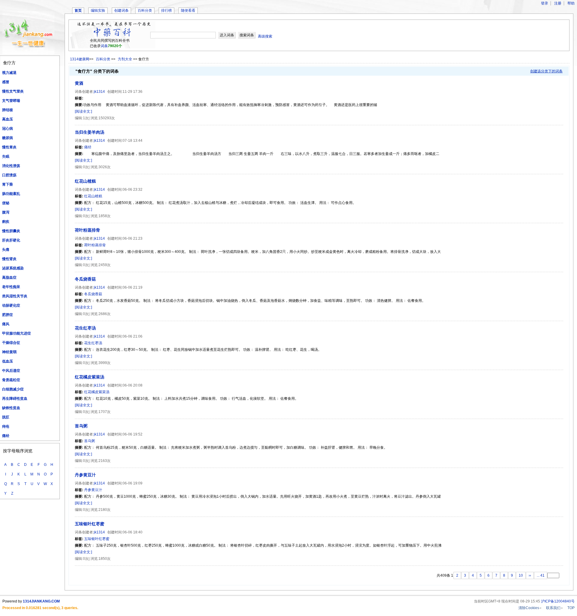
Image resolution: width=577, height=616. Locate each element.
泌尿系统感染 (13, 268)
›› (530, 575)
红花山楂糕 (85, 181)
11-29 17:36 (132, 92)
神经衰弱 (9, 352)
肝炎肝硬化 (11, 240)
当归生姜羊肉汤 (89, 132)
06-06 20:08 (132, 385)
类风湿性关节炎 (14, 296)
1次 (86, 118)
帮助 (571, 3)
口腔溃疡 (9, 175)
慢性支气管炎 (13, 91)
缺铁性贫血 (11, 408)
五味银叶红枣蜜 (89, 523)
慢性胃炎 (9, 147)
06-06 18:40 (132, 532)
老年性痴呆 (11, 287)
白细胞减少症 (13, 389)
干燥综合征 (11, 343)
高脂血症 (9, 277)
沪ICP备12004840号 (558, 601)
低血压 (7, 361)
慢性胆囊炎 (11, 231)
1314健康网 (79, 59)
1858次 (105, 216)
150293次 (107, 118)
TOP (571, 608)
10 (521, 575)
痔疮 (5, 426)
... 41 (541, 575)
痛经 (5, 436)
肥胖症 (7, 315)
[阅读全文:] (83, 111)
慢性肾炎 (9, 259)
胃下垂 (7, 184)
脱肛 (5, 417)
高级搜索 (265, 36)
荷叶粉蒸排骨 (87, 230)
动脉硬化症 (11, 305)
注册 (557, 3)
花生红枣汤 (85, 328)
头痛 (5, 249)
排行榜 (166, 10)
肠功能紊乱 (11, 194)
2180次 (105, 510)
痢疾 (5, 222)
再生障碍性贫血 (14, 398)
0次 (86, 167)
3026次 (105, 167)
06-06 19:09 (132, 483)
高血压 (7, 119)
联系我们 (553, 608)
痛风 (5, 324)
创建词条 (121, 10)
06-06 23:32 (132, 189)
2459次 (105, 265)
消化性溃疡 (11, 166)
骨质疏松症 (11, 380)
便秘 (5, 203)
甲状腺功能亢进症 (16, 333)
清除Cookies (528, 608)
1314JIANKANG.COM (41, 601)
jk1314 (99, 92)
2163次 (105, 461)
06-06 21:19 (132, 287)
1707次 (105, 412)
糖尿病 (7, 138)
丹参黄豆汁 (85, 474)
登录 (544, 3)
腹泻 (5, 212)
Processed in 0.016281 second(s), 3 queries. (40, 608)
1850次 (105, 559)
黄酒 (79, 83)
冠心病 (7, 128)
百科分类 (145, 10)
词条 (104, 46)
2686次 (105, 314)
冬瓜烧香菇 (85, 279)
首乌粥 (81, 425)
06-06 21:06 (132, 336)
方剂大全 (125, 59)
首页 (78, 10)
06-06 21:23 (132, 238)
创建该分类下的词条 (546, 71)
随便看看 (188, 10)
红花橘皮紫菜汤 (89, 377)
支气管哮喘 (11, 101)
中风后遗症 (11, 371)
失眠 (5, 156)
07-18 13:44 (132, 140)
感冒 (5, 82)
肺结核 (7, 110)
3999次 (105, 363)
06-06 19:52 (132, 434)
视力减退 (9, 73)
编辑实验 (98, 10)
